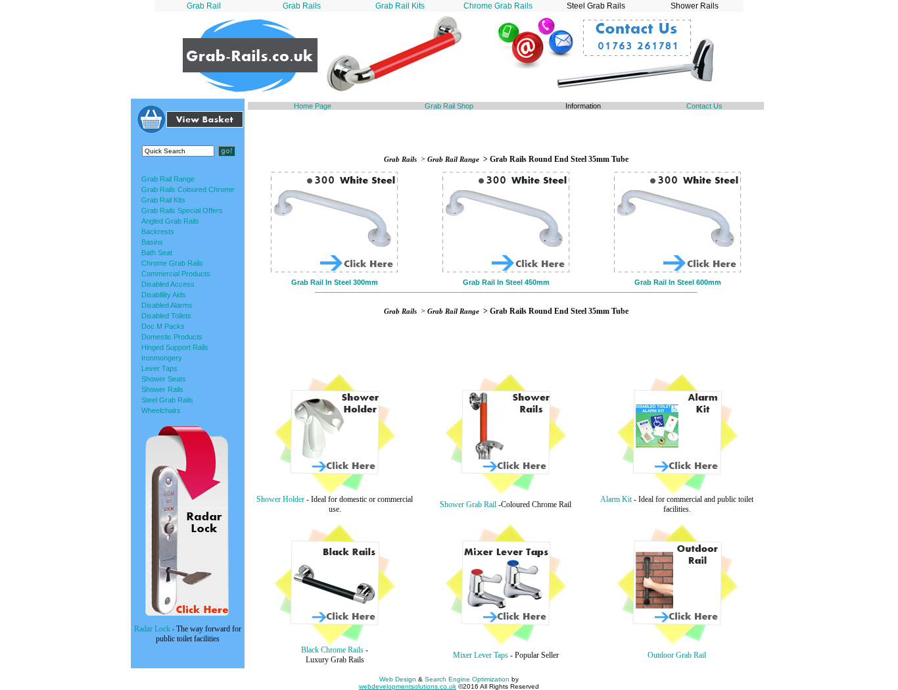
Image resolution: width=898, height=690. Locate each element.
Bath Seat (156, 253)
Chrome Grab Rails (497, 6)
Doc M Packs (163, 326)
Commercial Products (175, 274)
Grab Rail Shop (449, 106)
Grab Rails (302, 6)
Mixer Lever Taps (480, 655)
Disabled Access (168, 284)
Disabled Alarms (167, 305)
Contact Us (704, 106)
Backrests (157, 231)
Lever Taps (159, 368)
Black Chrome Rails (332, 649)
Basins (152, 242)
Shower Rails (162, 389)
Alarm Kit (616, 499)
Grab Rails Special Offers (182, 210)
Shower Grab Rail (468, 504)
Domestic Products (171, 337)
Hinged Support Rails (174, 347)
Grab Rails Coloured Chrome (187, 189)
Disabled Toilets (166, 316)
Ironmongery (161, 358)
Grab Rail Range (168, 179)
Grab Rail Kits (400, 6)
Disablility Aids (163, 295)
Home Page (312, 106)
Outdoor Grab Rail (677, 655)
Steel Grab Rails (167, 400)
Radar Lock (152, 628)
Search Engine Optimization (467, 679)
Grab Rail (204, 6)
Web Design (397, 679)
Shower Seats (163, 379)
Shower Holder (280, 499)
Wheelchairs (161, 410)
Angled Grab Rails (170, 221)
